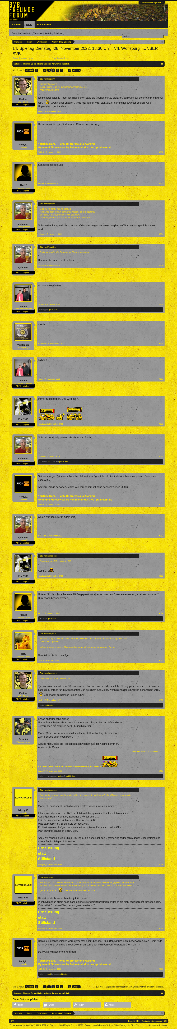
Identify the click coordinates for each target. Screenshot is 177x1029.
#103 (161, 184)
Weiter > (76, 70)
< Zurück (29, 70)
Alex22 (23, 185)
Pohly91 (23, 144)
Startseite (16, 24)
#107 (161, 343)
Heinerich (43, 776)
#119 (161, 928)
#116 (161, 700)
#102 (161, 152)
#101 (161, 112)
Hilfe (138, 1021)
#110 (161, 456)
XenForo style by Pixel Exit (127, 1025)
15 (70, 70)
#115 (161, 660)
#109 (161, 424)
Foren (29, 24)
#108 (161, 379)
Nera (71, 58)
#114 (161, 613)
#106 (161, 304)
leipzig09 (23, 810)
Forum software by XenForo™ (34, 1025)
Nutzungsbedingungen (157, 1025)
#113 (161, 576)
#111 (161, 504)
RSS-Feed (165, 1021)
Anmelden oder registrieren (151, 3)
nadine (23, 306)
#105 (161, 266)
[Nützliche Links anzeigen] (162, 42)
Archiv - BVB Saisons (43, 58)
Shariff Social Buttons (71, 1025)
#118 (161, 864)
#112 (161, 536)
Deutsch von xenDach (100, 1025)
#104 (161, 234)
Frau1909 (23, 419)
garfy (23, 654)
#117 (161, 771)
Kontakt (131, 1021)
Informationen (44, 24)
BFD (12, 1021)
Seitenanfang (156, 1021)
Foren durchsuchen (21, 33)
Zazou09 (42, 462)
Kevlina (23, 99)
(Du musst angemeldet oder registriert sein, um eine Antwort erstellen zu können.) (130, 987)
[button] (26, 1005)
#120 (161, 969)
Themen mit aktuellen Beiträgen (47, 33)
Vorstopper (43, 310)
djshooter (23, 224)
